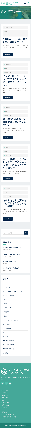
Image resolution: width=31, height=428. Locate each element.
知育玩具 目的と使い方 (9, 349)
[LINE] (10, 383)
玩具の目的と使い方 (8, 344)
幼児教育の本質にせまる (9, 261)
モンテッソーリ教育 (8, 296)
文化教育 (6, 303)
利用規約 (4, 412)
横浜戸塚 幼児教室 (8, 340)
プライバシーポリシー (8, 414)
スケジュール (5, 402)
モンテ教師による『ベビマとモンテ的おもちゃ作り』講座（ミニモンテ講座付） (15, 163)
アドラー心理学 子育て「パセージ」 (13, 291)
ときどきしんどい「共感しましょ (12, 268)
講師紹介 (4, 392)
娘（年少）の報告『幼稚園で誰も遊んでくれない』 (14, 122)
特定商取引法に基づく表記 (9, 417)
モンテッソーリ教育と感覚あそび (12, 247)
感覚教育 (6, 299)
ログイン (4, 407)
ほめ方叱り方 (6, 287)
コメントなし (8, 35)
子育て (5, 332)
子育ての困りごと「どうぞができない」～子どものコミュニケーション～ (15, 80)
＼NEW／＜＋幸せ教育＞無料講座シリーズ (15, 40)
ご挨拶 (5, 283)
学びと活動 (6, 336)
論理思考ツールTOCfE (9, 353)
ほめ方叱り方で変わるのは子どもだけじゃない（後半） (15, 203)
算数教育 (6, 312)
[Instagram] (6, 383)
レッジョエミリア (7, 324)
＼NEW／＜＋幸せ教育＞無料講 (11, 254)
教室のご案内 (5, 395)
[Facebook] (2, 383)
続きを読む (7, 54)
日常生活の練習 (8, 308)
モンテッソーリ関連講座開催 (10, 320)
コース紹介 (5, 390)
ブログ (4, 400)
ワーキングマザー (7, 328)
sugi (6, 31)
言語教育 (6, 316)
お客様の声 (5, 397)
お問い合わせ (5, 405)
